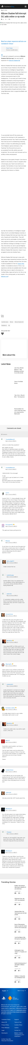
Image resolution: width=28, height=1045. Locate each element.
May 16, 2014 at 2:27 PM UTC (11, 615)
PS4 (9, 325)
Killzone (11, 322)
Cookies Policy (18, 1025)
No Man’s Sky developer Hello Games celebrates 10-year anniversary (20, 887)
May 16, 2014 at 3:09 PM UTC (12, 642)
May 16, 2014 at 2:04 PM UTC (11, 542)
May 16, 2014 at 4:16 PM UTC (12, 562)
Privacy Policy (5, 1025)
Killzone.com (4, 276)
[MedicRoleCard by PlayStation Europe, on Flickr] (14, 213)
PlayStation (9, 6)
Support (16, 1019)
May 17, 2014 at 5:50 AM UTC (12, 833)
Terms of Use (18, 1022)
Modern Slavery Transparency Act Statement (19, 1034)
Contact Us (17, 1030)
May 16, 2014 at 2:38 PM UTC (11, 665)
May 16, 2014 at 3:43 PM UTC (11, 742)
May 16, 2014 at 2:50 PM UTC (11, 709)
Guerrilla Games (4, 322)
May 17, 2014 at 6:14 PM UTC (12, 686)
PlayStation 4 (4, 325)
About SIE (4, 1022)
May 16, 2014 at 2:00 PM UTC (11, 526)
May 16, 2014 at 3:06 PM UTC (12, 725)
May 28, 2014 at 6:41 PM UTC (12, 595)
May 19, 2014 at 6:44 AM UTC (12, 576)
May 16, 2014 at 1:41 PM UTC (11, 494)
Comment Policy (5, 1019)
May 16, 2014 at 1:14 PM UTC (11, 469)
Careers (16, 1027)
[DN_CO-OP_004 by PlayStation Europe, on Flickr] (14, 125)
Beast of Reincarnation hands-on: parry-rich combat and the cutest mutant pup (21, 926)
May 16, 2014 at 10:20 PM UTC (11, 794)
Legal (2, 1030)
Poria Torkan (9, 48)
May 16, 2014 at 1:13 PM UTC (11, 441)
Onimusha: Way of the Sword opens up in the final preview (20, 913)
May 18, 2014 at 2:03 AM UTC (11, 852)
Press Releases (5, 1027)
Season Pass (21, 263)
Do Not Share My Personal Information (7, 1039)
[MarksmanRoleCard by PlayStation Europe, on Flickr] (14, 198)
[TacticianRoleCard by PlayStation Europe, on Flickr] (14, 225)
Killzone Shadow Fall (14, 60)
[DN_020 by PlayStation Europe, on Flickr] (14, 114)
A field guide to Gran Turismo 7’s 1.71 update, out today (21, 951)
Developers (4, 1033)
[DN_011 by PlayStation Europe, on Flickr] (14, 103)
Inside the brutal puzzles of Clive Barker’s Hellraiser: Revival (20, 964)
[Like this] (19, 893)
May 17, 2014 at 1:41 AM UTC (11, 810)
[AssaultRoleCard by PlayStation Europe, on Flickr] (14, 185)
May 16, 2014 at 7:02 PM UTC (11, 771)
